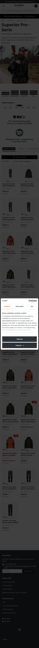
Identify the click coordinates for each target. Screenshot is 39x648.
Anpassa (18, 345)
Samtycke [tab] (7, 306)
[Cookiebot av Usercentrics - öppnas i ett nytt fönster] (28, 301)
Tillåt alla (19, 339)
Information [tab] (19, 306)
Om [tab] (32, 306)
